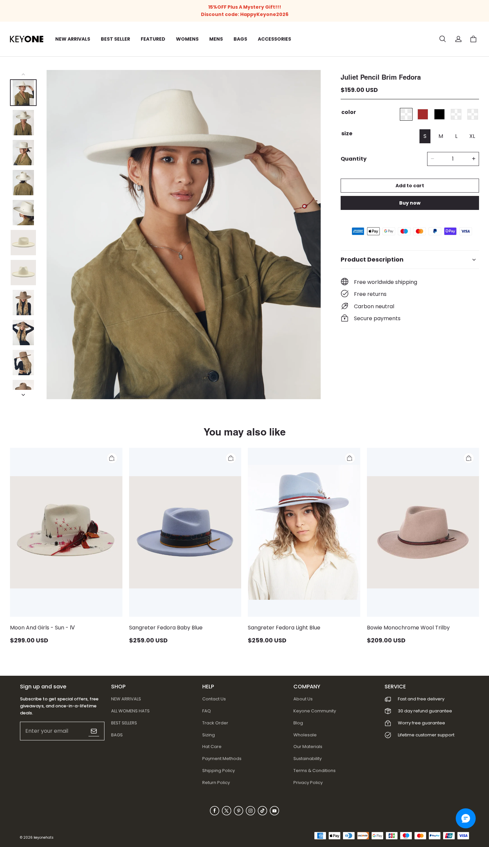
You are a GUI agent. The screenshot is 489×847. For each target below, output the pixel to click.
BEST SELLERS (124, 723)
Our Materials (307, 746)
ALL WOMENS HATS (130, 711)
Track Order (215, 723)
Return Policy (216, 782)
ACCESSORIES (274, 39)
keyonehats (44, 837)
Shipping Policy (218, 770)
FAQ (206, 711)
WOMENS (187, 39)
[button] (442, 39)
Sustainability (307, 758)
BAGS (240, 39)
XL (472, 136)
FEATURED (153, 39)
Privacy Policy (308, 782)
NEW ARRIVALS (72, 39)
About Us (303, 699)
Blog (298, 723)
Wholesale (305, 735)
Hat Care (212, 746)
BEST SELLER (115, 39)
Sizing (208, 735)
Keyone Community (314, 711)
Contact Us (214, 699)
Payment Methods (222, 758)
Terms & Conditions (314, 770)
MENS (216, 39)
